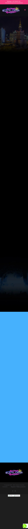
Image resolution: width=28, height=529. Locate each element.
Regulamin (13, 486)
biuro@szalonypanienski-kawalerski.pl (14, 2)
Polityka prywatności (20, 486)
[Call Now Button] (25, 526)
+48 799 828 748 (16, 1)
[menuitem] (10, 496)
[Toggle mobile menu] (25, 10)
